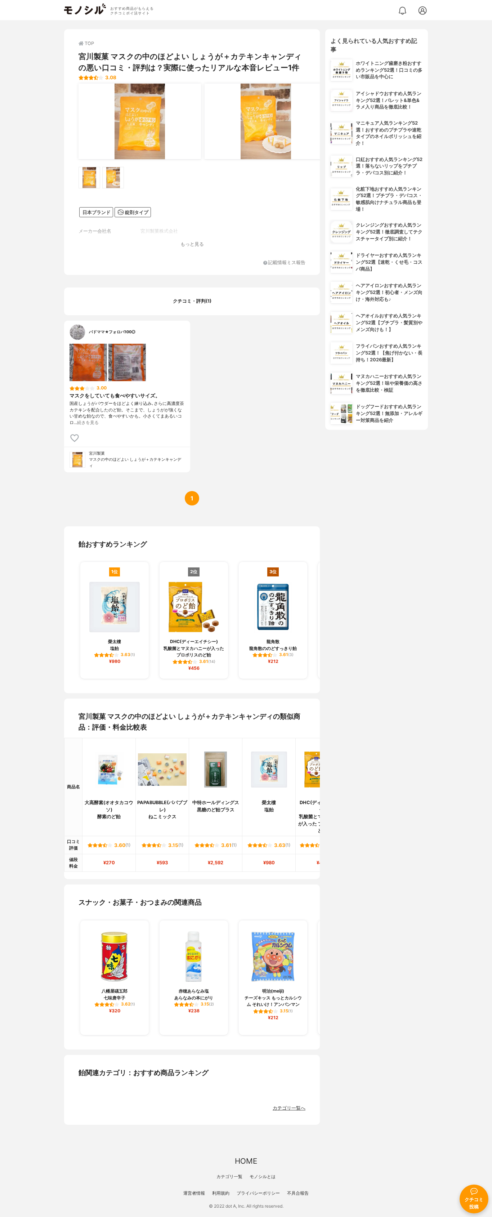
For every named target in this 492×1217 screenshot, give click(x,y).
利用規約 (220, 1193)
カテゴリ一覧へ (289, 1108)
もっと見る (192, 244)
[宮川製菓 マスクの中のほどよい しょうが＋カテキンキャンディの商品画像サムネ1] (89, 177)
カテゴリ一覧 (229, 1176)
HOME (246, 1160)
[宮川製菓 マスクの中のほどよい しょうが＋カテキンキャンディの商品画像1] (140, 121)
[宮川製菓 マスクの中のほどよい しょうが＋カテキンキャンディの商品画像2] (266, 121)
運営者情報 (194, 1193)
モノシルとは (263, 1176)
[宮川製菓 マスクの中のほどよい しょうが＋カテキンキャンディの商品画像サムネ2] (113, 177)
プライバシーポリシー (258, 1193)
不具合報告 (298, 1193)
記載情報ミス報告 (286, 262)
